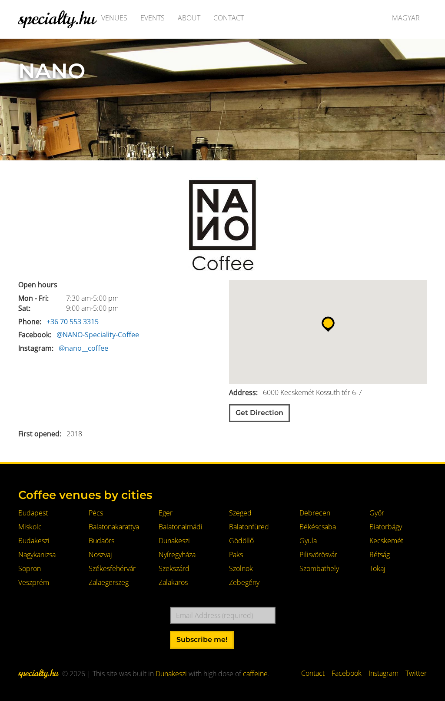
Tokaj (377, 568)
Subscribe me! (201, 639)
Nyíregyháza (177, 554)
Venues (114, 18)
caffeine (255, 673)
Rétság (379, 554)
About (189, 18)
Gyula (308, 540)
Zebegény (244, 582)
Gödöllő (241, 540)
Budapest (33, 513)
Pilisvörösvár (318, 554)
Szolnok (241, 568)
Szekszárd (174, 568)
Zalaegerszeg (109, 582)
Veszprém (33, 582)
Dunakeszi (174, 540)
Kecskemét (386, 540)
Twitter (416, 673)
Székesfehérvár (112, 568)
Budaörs (101, 540)
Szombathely (319, 568)
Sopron (29, 568)
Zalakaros (173, 582)
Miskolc (30, 527)
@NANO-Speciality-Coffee (97, 334)
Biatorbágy (385, 527)
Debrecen (314, 513)
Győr (376, 513)
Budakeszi (34, 540)
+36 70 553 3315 (72, 321)
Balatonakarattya (114, 527)
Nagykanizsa (37, 554)
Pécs (96, 513)
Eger (166, 513)
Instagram (384, 673)
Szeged (240, 513)
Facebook (347, 673)
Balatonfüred (249, 527)
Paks (236, 554)
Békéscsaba (317, 527)
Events (152, 18)
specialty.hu (57, 18)
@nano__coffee (83, 348)
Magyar (406, 18)
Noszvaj (100, 554)
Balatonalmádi (181, 527)
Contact (228, 18)
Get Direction (259, 413)
